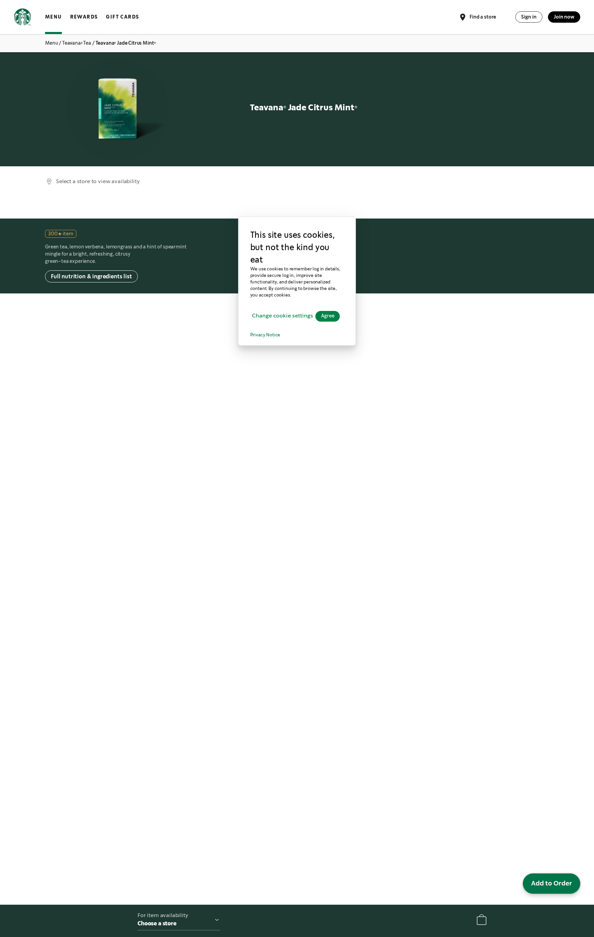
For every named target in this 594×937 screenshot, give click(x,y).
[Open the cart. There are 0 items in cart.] (481, 921)
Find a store (483, 16)
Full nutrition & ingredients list (91, 276)
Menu (53, 17)
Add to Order (551, 883)
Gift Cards (122, 17)
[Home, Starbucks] (22, 18)
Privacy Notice (265, 335)
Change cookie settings (282, 316)
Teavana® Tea (76, 43)
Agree (327, 316)
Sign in (529, 17)
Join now (564, 17)
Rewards (84, 17)
